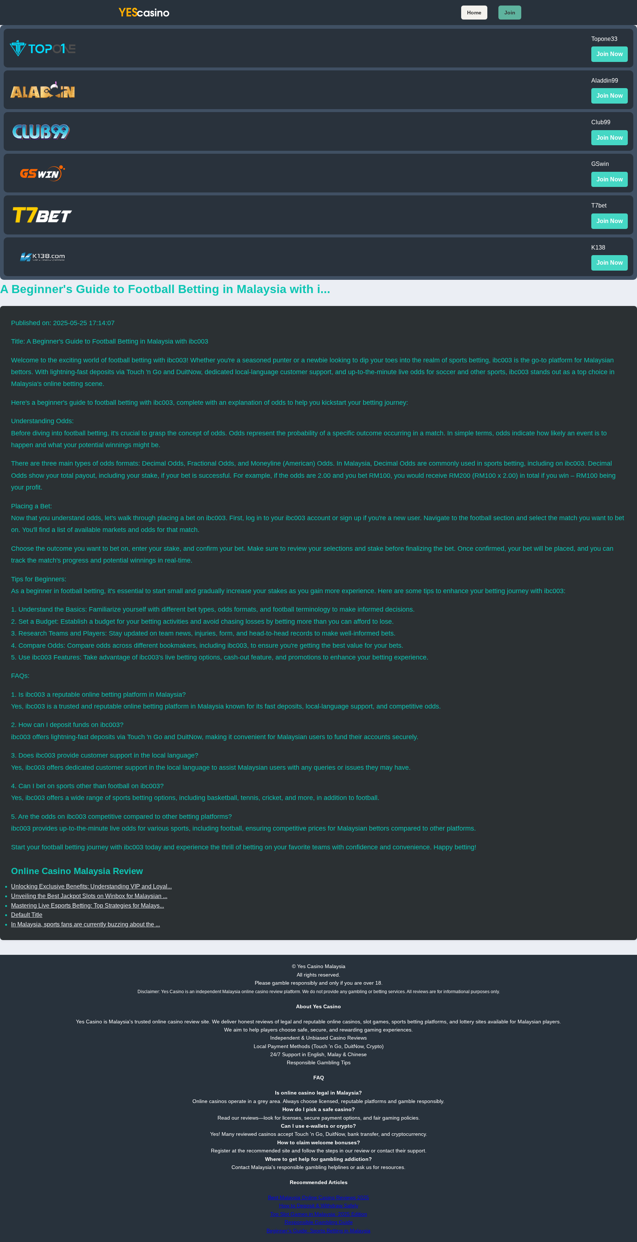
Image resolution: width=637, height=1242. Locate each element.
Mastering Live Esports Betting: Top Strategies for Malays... (87, 905)
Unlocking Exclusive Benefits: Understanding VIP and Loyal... (91, 886)
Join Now (609, 54)
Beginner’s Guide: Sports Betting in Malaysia (318, 1231)
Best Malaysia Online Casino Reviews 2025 (318, 1197)
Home (474, 12)
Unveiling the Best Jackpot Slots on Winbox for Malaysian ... (89, 896)
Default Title (26, 915)
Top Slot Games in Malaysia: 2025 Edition (318, 1214)
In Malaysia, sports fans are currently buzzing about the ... (85, 924)
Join (509, 12)
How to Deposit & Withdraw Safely (318, 1205)
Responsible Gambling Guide (319, 1222)
